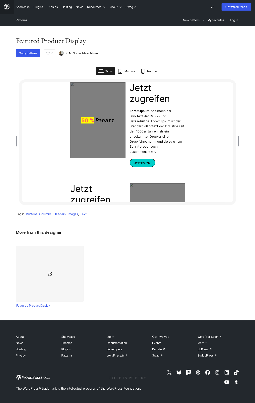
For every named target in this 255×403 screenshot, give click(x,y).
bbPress (205, 349)
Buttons (31, 214)
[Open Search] (212, 7)
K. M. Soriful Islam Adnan (82, 53)
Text (83, 214)
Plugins (66, 349)
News (19, 343)
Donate (158, 349)
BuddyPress (207, 355)
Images (73, 214)
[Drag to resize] (17, 141)
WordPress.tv (117, 355)
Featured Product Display (33, 305)
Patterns (21, 20)
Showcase (68, 336)
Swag (157, 355)
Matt (202, 343)
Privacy (21, 355)
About (20, 336)
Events (156, 343)
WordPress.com (210, 336)
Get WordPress (236, 7)
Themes (66, 343)
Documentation (117, 343)
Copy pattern (28, 53)
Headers (59, 214)
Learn (110, 336)
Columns (45, 214)
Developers (114, 349)
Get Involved (160, 336)
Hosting (21, 349)
